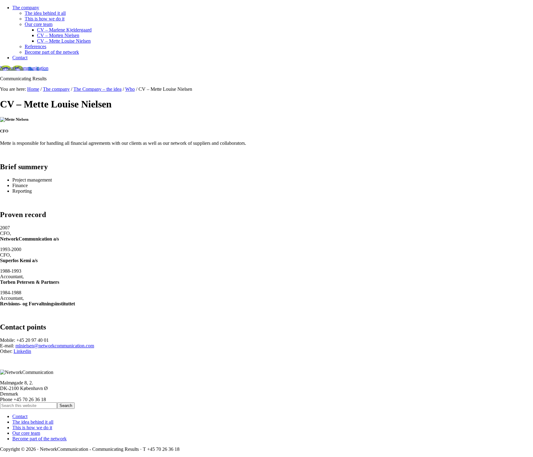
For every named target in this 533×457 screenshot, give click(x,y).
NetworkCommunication (24, 68)
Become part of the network (39, 438)
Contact (19, 416)
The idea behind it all (32, 422)
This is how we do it (32, 427)
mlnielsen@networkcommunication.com (54, 345)
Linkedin (22, 351)
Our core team (26, 433)
